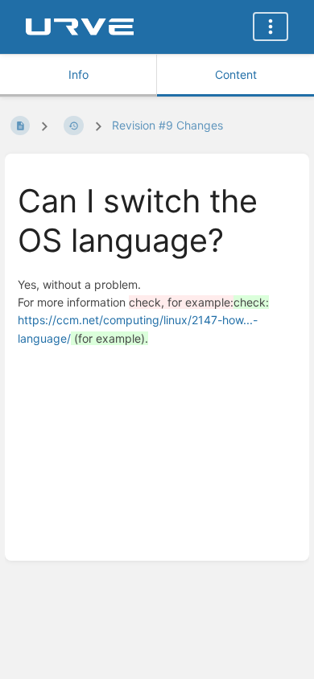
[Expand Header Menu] (270, 26)
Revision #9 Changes (167, 125)
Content (236, 74)
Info (78, 74)
